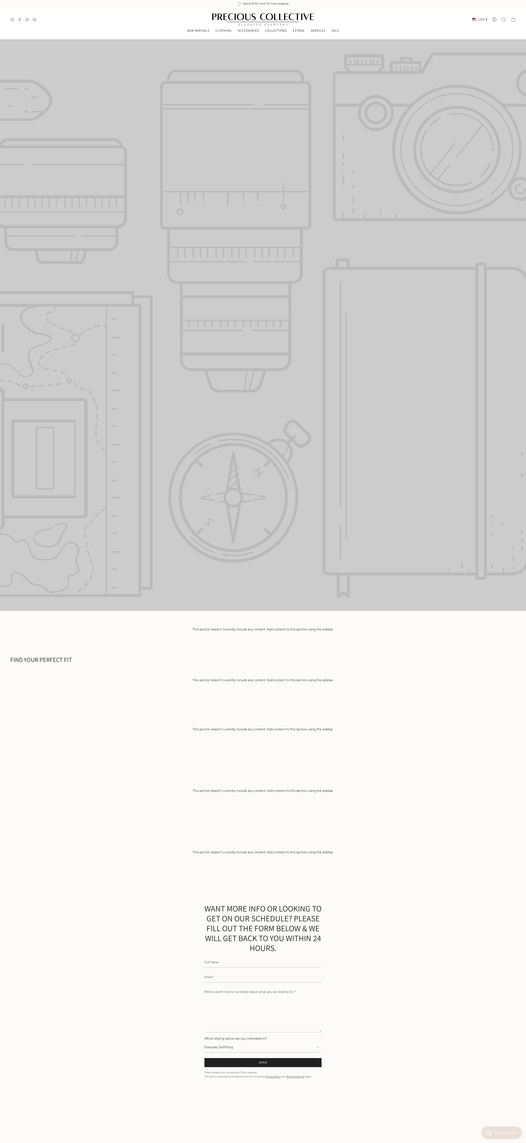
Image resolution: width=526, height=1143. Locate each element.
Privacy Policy (273, 1076)
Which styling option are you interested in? (235, 1038)
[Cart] (513, 19)
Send (263, 1062)
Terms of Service (295, 1076)
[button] (223, 31)
